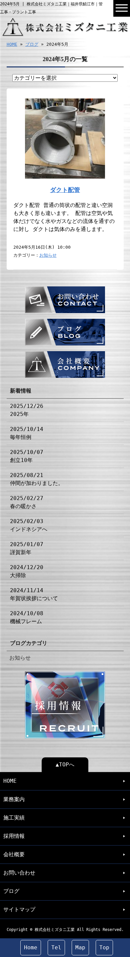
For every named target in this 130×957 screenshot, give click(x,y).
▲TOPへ (65, 764)
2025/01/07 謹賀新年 (26, 548)
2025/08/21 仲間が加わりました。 (36, 479)
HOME (12, 44)
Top (104, 947)
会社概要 (14, 854)
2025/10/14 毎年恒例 (26, 433)
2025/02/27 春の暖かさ (26, 502)
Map (80, 947)
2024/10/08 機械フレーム (26, 617)
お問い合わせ (19, 873)
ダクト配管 (65, 190)
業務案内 (14, 799)
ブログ (31, 44)
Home (30, 947)
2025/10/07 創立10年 (26, 456)
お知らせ (48, 255)
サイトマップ (19, 909)
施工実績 (14, 817)
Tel (56, 947)
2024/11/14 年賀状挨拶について (34, 594)
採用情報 (14, 836)
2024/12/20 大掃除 (26, 571)
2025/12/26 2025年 (26, 410)
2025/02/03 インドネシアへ (28, 525)
